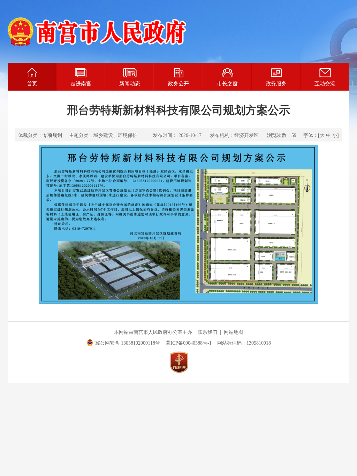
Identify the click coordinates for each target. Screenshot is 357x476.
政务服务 (276, 83)
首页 (32, 83)
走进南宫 (80, 83)
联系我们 (207, 332)
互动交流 (324, 83)
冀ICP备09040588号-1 (189, 343)
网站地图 (233, 332)
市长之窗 (227, 83)
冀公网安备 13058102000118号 (127, 343)
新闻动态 (129, 83)
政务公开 (178, 83)
